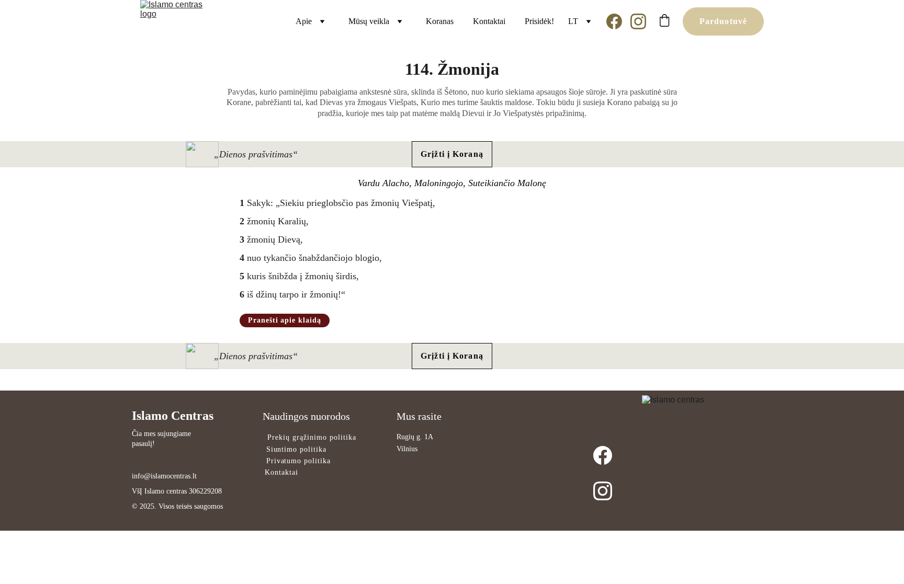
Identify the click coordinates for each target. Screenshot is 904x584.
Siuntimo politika (296, 449)
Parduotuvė (723, 21)
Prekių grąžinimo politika (311, 437)
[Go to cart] (664, 21)
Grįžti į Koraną (452, 154)
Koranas (440, 21)
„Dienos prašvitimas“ (256, 154)
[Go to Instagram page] (638, 21)
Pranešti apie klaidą (285, 320)
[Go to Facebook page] (618, 21)
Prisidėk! (539, 21)
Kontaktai (489, 21)
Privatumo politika (298, 461)
